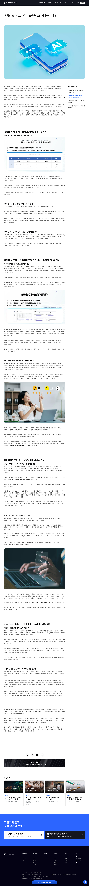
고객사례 (45, 856)
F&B (34, 856)
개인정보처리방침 (25, 872)
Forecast (24, 856)
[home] (10, 3)
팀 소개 (66, 856)
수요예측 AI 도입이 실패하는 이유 (53, 192)
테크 (55, 858)
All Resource (56, 856)
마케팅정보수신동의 (37, 872)
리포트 (55, 862)
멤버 (66, 858)
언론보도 (66, 860)
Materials (24, 858)
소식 (55, 866)
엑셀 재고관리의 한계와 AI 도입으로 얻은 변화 (19, 479)
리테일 (34, 858)
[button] (42, 3)
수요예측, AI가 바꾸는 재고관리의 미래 (19, 445)
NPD (23, 860)
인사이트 (55, 860)
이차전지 (34, 864)
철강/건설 (34, 860)
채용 (66, 862)
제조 (33, 862)
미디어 (55, 864)
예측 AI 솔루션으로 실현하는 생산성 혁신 (44, 603)
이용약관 (31, 872)
